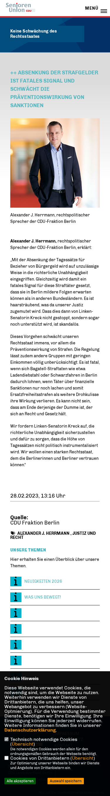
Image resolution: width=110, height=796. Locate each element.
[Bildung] (55, 613)
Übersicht (22, 744)
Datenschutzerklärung (30, 730)
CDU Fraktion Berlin (35, 523)
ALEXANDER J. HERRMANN (43, 533)
